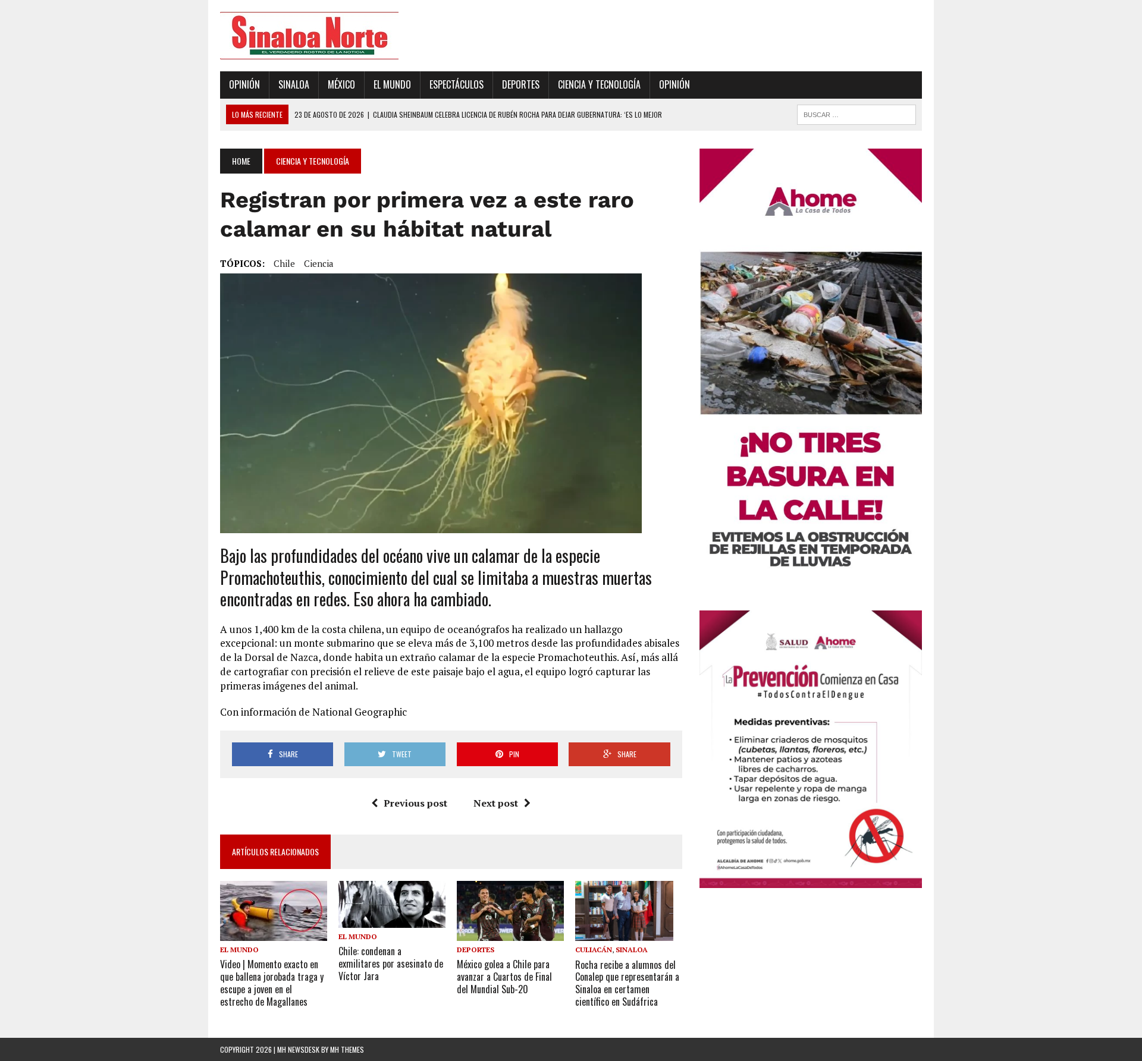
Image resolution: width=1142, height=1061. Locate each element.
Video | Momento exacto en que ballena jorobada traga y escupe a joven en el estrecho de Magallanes (272, 982)
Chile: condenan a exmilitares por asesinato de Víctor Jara (390, 963)
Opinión (244, 84)
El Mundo (392, 84)
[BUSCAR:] (856, 113)
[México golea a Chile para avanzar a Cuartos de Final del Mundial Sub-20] (510, 933)
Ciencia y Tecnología (599, 84)
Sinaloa (293, 84)
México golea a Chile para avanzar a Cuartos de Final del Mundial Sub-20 (504, 976)
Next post (495, 803)
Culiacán (593, 949)
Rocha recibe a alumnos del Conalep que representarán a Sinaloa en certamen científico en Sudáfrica (627, 983)
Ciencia (319, 263)
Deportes (520, 84)
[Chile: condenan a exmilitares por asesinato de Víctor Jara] (391, 919)
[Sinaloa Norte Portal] (331, 35)
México (341, 84)
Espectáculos (456, 84)
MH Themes (347, 1049)
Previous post (415, 803)
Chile (284, 263)
